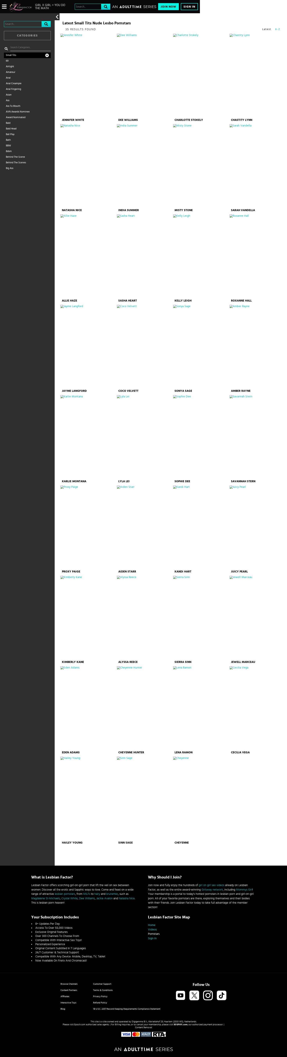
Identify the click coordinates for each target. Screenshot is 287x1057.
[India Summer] (145, 166)
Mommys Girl (244, 889)
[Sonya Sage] (201, 346)
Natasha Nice (72, 210)
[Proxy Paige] (88, 527)
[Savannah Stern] (257, 437)
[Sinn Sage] (145, 798)
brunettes (112, 893)
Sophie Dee (182, 481)
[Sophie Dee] (201, 437)
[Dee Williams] (145, 75)
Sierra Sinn (183, 662)
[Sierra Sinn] (201, 617)
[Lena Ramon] (201, 708)
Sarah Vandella (243, 210)
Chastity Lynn (241, 120)
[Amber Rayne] (257, 346)
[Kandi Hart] (201, 527)
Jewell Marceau (243, 662)
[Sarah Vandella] (257, 166)
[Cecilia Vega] (257, 708)
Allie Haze (69, 300)
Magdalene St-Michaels (45, 898)
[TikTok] (221, 996)
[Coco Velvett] (145, 346)
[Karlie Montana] (88, 437)
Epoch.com (79, 1024)
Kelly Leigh (183, 300)
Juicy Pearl (239, 571)
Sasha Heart (127, 300)
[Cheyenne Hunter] (145, 708)
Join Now (168, 6)
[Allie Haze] (88, 256)
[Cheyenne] (201, 798)
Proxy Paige (71, 571)
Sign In (189, 6)
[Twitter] (194, 996)
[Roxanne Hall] (257, 256)
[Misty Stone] (201, 166)
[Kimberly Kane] (88, 617)
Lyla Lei (124, 481)
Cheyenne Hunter (131, 752)
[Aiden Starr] (145, 527)
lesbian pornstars (65, 893)
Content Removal (143, 1027)
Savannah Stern (243, 481)
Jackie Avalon (104, 898)
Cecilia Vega (240, 752)
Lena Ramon (184, 752)
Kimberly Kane (73, 662)
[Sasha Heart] (145, 256)
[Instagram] (208, 996)
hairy (97, 893)
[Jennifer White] (88, 75)
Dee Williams (128, 120)
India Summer (128, 210)
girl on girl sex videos (211, 885)
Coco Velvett (128, 390)
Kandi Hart (183, 571)
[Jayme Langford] (88, 346)
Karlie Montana (74, 481)
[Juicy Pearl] (257, 527)
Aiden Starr (127, 571)
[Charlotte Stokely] (201, 75)
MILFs (86, 893)
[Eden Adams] (88, 708)
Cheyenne (182, 842)
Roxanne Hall (241, 300)
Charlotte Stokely (189, 120)
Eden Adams (71, 752)
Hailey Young (72, 842)
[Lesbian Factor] (20, 6)
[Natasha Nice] (88, 166)
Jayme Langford (74, 390)
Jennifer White (73, 120)
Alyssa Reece (128, 662)
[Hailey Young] (88, 798)
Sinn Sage (125, 842)
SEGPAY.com (180, 1024)
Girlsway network (212, 889)
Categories (27, 35)
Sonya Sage (183, 390)
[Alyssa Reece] (145, 617)
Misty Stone (184, 210)
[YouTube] (180, 996)
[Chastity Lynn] (257, 75)
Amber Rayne (240, 390)
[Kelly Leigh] (201, 256)
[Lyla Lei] (145, 437)
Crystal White (69, 898)
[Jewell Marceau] (257, 617)
